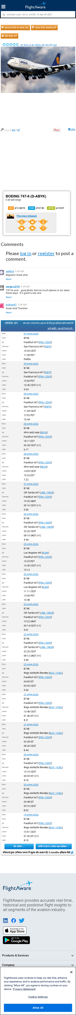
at (56, 208)
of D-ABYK (17, 208)
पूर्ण (18, 130)
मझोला (7, 130)
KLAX (45, 552)
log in (25, 253)
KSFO (48, 346)
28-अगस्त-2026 (31, 424)
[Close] (71, 972)
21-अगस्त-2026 (31, 694)
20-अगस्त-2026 (31, 754)
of (36, 208)
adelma (10, 271)
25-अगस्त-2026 (31, 544)
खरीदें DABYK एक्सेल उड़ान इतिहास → (53, 846)
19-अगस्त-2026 (31, 814)
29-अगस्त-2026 (31, 364)
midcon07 (11, 304)
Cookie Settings (38, 996)
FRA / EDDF (45, 342)
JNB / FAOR (47, 492)
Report (8, 279)
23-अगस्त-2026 (31, 604)
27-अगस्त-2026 (31, 484)
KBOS (44, 432)
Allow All (38, 1007)
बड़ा (13, 130)
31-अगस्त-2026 (31, 333)
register (46, 253)
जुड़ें (71, 852)
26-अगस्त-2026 (31, 514)
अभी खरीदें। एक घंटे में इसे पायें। (61, 328)
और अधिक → (19, 846)
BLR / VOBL (56, 673)
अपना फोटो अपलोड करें (45, 27)
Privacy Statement (24, 989)
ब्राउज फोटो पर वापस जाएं (16, 27)
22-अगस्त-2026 (31, 634)
